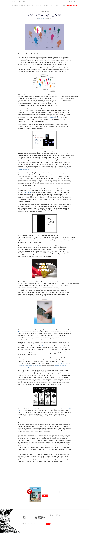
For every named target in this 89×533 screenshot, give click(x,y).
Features (23, 5)
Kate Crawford (42, 18)
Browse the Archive (40, 517)
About (56, 5)
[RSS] (76, 1)
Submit (24, 516)
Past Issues (46, 5)
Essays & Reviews (16, 5)
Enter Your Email (47, 490)
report (34, 281)
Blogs (28, 5)
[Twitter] (71, 1)
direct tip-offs (28, 192)
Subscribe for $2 (71, 5)
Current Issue (39, 5)
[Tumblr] (73, 1)
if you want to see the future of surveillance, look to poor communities (42, 422)
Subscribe (37, 515)
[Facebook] (69, 1)
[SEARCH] (60, 6)
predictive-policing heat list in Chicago (30, 365)
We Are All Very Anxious (53, 117)
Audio (33, 5)
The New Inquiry (19, 1)
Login (64, 5)
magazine (47, 345)
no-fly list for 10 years (63, 363)
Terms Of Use (38, 518)
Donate (24, 517)
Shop (52, 5)
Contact (24, 515)
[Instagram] (74, 1)
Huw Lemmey (22, 331)
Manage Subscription (40, 516)
